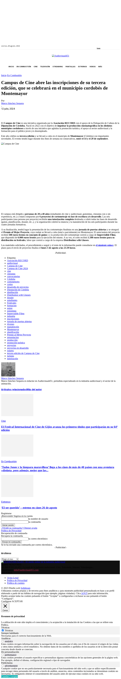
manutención (13, 327)
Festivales (11, 303)
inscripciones (13, 319)
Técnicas (9, 630)
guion (9, 308)
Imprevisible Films (15, 313)
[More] (70, 113)
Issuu (98, 48)
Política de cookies (15, 583)
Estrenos (5, 501)
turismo (10, 356)
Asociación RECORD (17, 260)
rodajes (10, 350)
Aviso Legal (12, 577)
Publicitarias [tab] (7, 663)
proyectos (11, 345)
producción (12, 340)
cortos (10, 284)
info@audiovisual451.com (26, 570)
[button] (117, 67)
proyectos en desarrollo (18, 348)
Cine (3, 421)
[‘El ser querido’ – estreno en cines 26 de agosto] (17, 499)
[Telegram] (59, 113)
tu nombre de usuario (38, 519)
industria (11, 316)
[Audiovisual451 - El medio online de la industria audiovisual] (60, 57)
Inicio (3, 75)
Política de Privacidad (11, 530)
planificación (13, 332)
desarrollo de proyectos (18, 287)
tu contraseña (34, 522)
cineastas (11, 273)
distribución (12, 292)
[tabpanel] (60, 636)
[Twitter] (108, 44)
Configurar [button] (6, 601)
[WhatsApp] (27, 113)
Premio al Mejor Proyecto (19, 334)
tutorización (12, 358)
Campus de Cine (15, 266)
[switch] (3, 641)
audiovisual (12, 263)
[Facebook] (97, 44)
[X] (17, 113)
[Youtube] (111, 44)
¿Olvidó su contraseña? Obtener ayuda (19, 528)
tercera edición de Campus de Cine (23, 353)
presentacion (13, 337)
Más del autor (34, 389)
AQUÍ (84, 593)
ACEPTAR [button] (17, 601)
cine (9, 271)
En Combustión (14, 75)
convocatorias (13, 276)
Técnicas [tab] (5, 627)
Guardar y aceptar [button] (9, 676)
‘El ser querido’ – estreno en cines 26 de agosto (29, 507)
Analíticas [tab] (5, 638)
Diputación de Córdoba (18, 289)
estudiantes (12, 300)
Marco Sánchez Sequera (12, 103)
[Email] (48, 113)
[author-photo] (8, 375)
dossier (10, 297)
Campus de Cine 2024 (17, 268)
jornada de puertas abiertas (19, 321)
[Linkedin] (104, 44)
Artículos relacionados (14, 389)
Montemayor (13, 329)
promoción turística (16, 342)
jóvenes (10, 324)
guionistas (11, 311)
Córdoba (11, 279)
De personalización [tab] (10, 652)
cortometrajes (13, 281)
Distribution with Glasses (19, 295)
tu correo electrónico (38, 538)
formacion (12, 305)
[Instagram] (101, 44)
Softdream (25, 588)
